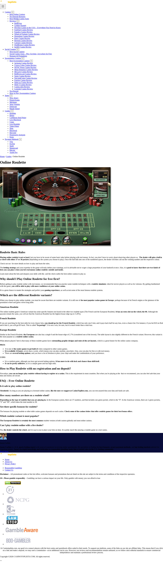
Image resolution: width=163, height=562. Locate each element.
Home (2, 156)
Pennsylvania (15, 100)
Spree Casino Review (22, 76)
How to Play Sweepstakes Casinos (23, 93)
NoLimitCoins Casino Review (25, 78)
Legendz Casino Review (23, 89)
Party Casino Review (22, 38)
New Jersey (14, 98)
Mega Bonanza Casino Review (26, 70)
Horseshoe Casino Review (24, 36)
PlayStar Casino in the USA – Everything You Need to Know (37, 28)
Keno (12, 137)
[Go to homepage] (8, 3)
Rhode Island (15, 109)
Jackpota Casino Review (23, 63)
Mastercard (14, 148)
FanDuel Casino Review (23, 30)
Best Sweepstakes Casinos (19, 61)
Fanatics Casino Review (23, 32)
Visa (11, 142)
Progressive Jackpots (17, 135)
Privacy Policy (10, 464)
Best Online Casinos (17, 14)
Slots (11, 128)
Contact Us (9, 470)
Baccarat (13, 133)
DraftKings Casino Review (24, 45)
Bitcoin (12, 150)
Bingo (12, 115)
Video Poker (14, 126)
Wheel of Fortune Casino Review (27, 34)
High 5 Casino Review (23, 85)
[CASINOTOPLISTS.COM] (8, 455)
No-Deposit (14, 91)
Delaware (13, 107)
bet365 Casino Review (23, 47)
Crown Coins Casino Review (25, 65)
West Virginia (15, 104)
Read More (4, 451)
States (7, 96)
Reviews (13, 21)
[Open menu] (3, 6)
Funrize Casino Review (23, 80)
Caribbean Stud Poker (18, 118)
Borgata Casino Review (23, 41)
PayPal (12, 144)
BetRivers (18, 23)
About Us (8, 462)
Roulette (13, 113)
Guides (7, 111)
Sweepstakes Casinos (13, 58)
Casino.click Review (22, 87)
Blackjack (13, 131)
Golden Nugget (20, 25)
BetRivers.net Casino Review (25, 74)
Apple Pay (14, 152)
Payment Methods (11, 139)
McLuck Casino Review (23, 72)
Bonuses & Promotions (18, 56)
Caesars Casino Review (23, 43)
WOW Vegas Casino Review (25, 67)
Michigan (13, 102)
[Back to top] (1, 561)
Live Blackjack (15, 120)
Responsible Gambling (13, 468)
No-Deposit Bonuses (17, 17)
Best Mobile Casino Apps (19, 19)
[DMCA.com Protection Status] (13, 484)
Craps (12, 122)
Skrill (12, 146)
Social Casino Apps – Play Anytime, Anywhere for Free (31, 54)
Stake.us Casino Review (23, 82)
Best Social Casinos (17, 52)
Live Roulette (15, 124)
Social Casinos (10, 49)
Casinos (8, 12)
